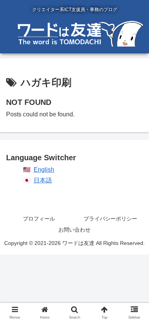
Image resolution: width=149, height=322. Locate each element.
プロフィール (39, 219)
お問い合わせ (74, 230)
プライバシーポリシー (110, 219)
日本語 (43, 180)
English (44, 169)
